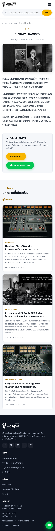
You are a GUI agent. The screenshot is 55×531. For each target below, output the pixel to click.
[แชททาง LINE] (49, 525)
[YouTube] (17, 445)
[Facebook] (4, 445)
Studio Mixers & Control (12, 463)
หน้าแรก (5, 23)
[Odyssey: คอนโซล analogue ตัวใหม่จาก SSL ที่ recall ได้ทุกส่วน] (27, 360)
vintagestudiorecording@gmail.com (18, 520)
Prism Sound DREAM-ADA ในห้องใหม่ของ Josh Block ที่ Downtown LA (24, 315)
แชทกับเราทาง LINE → (10, 525)
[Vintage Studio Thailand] (9, 4)
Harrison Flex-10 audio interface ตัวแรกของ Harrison (21, 248)
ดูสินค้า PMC (16, 156)
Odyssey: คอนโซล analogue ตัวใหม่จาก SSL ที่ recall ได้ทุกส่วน (22, 385)
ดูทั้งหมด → (7, 199)
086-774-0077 (9, 513)
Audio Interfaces (9, 458)
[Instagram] (11, 445)
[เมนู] (50, 4)
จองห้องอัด (6, 484)
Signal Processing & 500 (13, 467)
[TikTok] (24, 445)
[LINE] (30, 445)
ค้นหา (46, 12)
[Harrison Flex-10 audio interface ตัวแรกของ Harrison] (27, 221)
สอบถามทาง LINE (22, 165)
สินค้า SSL (6, 472)
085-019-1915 (9, 516)
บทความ (14, 23)
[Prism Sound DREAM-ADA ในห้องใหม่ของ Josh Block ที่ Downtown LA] (27, 289)
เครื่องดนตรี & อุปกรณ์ (10, 489)
